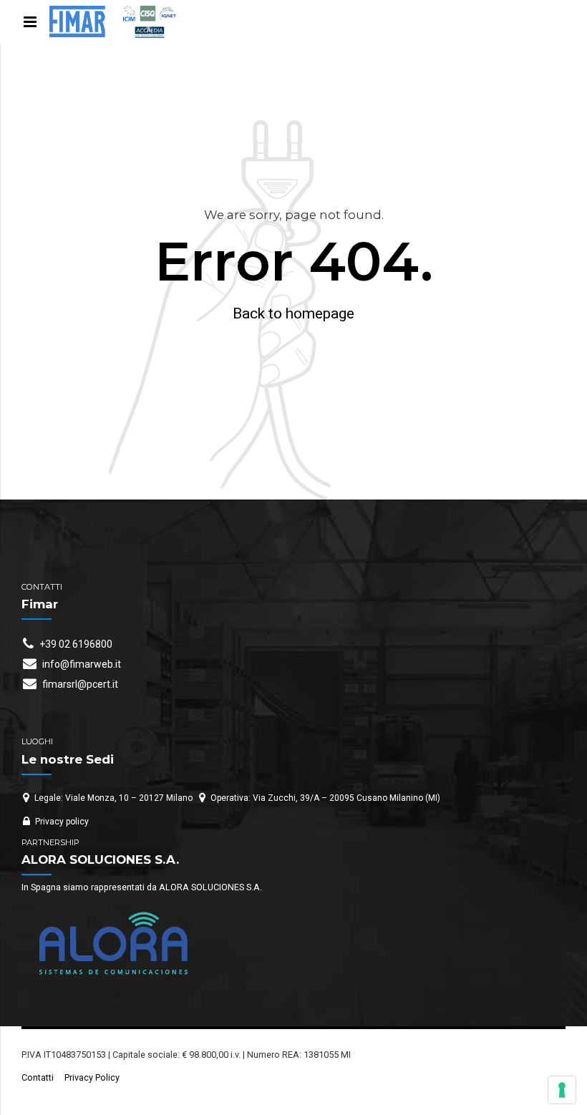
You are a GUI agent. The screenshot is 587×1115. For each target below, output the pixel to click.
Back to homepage (293, 313)
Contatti (37, 1077)
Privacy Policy (92, 1077)
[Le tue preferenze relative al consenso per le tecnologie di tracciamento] (562, 1090)
